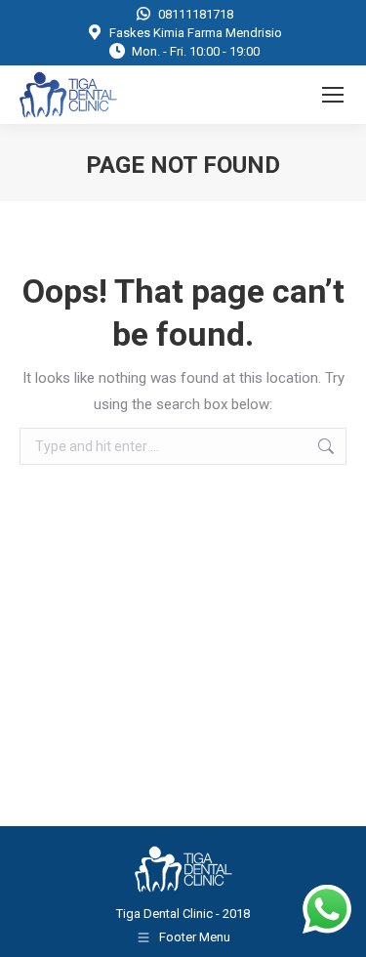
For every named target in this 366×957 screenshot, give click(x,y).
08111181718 (195, 14)
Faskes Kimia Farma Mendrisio (195, 32)
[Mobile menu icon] (332, 94)
